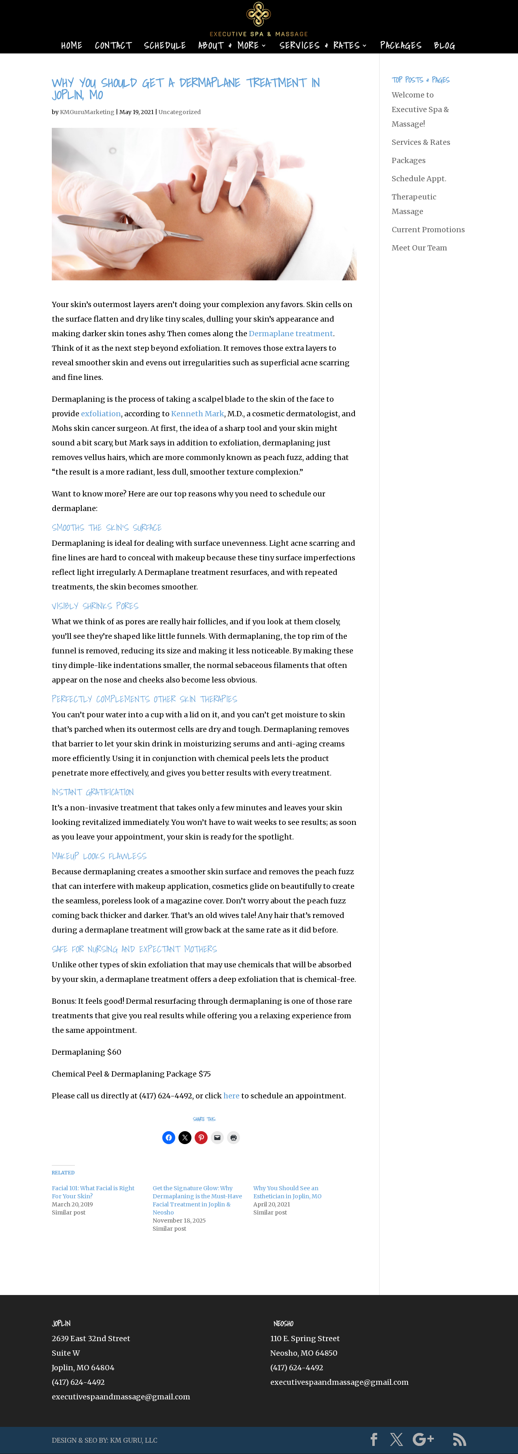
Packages (401, 47)
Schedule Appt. (419, 178)
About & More (229, 47)
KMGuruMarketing (87, 112)
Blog (445, 47)
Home (72, 47)
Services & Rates (320, 47)
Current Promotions (428, 229)
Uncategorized (180, 112)
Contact (113, 47)
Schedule (165, 47)
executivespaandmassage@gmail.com (121, 1396)
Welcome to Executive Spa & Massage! (420, 109)
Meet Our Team (419, 247)
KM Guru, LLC (133, 1440)
